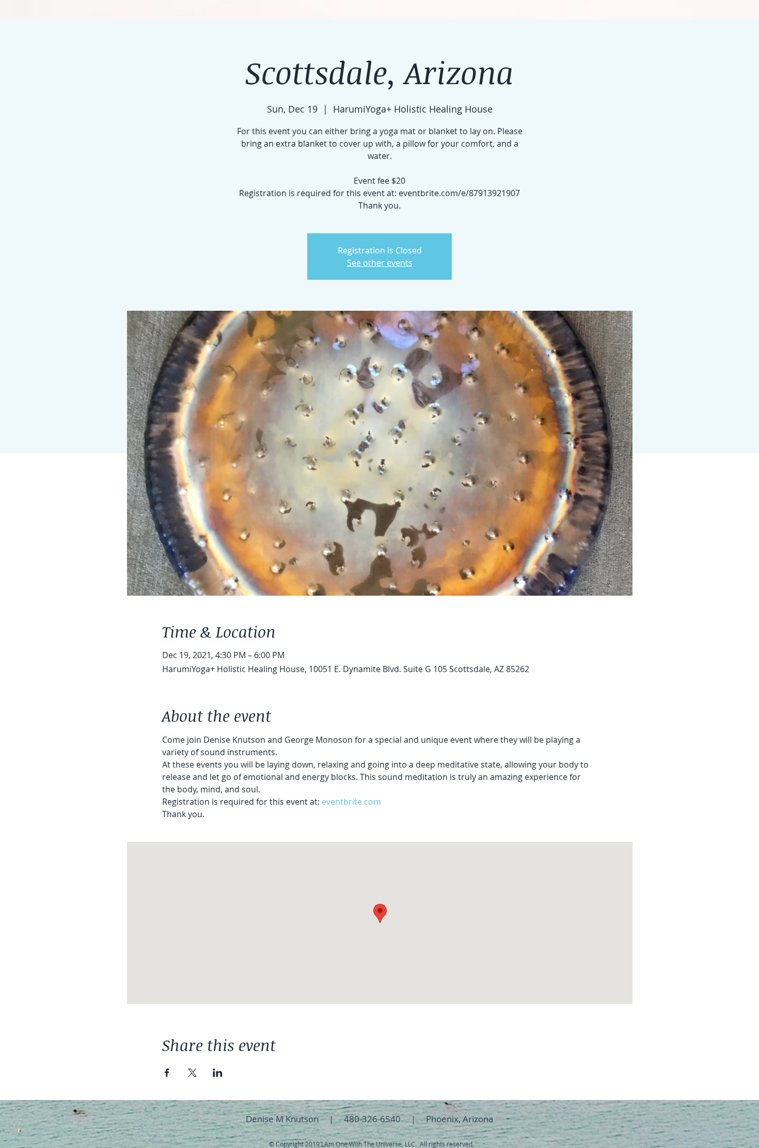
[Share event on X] (192, 1073)
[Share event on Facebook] (167, 1073)
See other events (380, 262)
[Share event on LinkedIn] (218, 1073)
